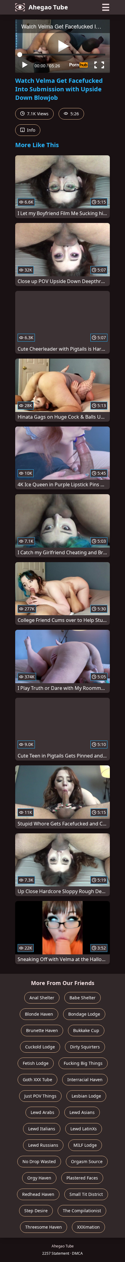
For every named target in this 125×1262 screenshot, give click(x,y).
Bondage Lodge (84, 1014)
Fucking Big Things (83, 1063)
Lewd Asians (82, 1112)
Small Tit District (86, 1194)
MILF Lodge (85, 1145)
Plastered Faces (82, 1178)
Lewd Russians (43, 1145)
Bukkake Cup (86, 1030)
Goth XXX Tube (37, 1079)
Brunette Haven (42, 1030)
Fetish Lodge (36, 1063)
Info (30, 130)
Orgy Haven (39, 1178)
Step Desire (36, 1210)
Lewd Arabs (42, 1112)
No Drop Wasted (39, 1161)
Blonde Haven (39, 1014)
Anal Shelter (41, 997)
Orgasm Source (87, 1161)
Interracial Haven (85, 1079)
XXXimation (88, 1227)
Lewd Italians (41, 1129)
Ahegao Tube (48, 7)
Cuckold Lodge (40, 1047)
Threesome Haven (43, 1227)
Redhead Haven (38, 1194)
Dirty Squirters (85, 1047)
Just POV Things (40, 1096)
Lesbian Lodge (86, 1096)
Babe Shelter (82, 997)
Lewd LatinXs (83, 1129)
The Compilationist (82, 1210)
